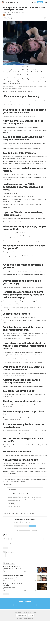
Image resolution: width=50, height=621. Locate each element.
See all (5, 593)
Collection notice (33, 612)
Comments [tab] (6, 547)
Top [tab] (4, 563)
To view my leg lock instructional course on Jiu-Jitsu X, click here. (18, 513)
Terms (27, 612)
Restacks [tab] (11, 547)
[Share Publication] (35, 2)
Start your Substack (22, 615)
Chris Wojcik (8, 14)
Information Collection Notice (24, 530)
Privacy (24, 612)
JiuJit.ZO (26, 66)
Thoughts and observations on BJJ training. (12, 577)
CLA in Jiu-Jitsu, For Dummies (11, 566)
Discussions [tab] (12, 563)
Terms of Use (31, 528)
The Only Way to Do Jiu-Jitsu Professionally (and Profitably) (16, 584)
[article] (25, 569)
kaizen (41, 161)
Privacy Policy (34, 530)
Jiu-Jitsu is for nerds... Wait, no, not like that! (12, 568)
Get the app (31, 615)
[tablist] (8, 548)
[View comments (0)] (8, 18)
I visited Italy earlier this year (10, 193)
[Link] (1, 96)
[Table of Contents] (1, 310)
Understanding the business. (9, 587)
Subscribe (40, 2)
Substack (19, 618)
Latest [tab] (7, 563)
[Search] (32, 2)
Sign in (46, 2)
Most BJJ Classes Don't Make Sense (13, 575)
